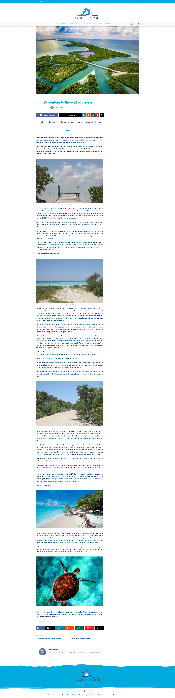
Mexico (42, 622)
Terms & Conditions (57, 1)
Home (37, 1)
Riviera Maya (72, 208)
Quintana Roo (50, 622)
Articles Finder (47, 1)
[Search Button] (138, 24)
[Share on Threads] (102, 115)
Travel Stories (92, 24)
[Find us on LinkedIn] (136, 1)
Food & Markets (104, 24)
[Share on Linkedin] (84, 115)
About (41, 1)
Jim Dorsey (59, 107)
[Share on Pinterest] (97, 115)
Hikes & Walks (80, 24)
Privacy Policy (66, 1)
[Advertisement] (123, 107)
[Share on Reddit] (88, 115)
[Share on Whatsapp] (93, 115)
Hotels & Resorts (67, 24)
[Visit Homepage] (87, 12)
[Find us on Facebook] (134, 1)
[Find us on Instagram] (138, 1)
